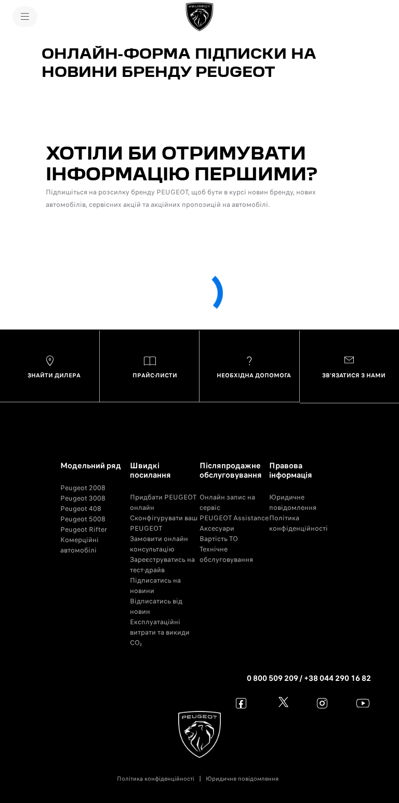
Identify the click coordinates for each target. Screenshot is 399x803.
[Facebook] (241, 703)
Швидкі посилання (150, 470)
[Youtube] (363, 703)
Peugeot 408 (80, 509)
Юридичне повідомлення (292, 502)
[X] (282, 703)
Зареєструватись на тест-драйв (162, 565)
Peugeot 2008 (82, 488)
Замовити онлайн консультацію (159, 544)
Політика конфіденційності (298, 523)
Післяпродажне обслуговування (231, 470)
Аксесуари (217, 528)
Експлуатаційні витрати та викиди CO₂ (160, 632)
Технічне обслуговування (226, 554)
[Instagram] (322, 703)
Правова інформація (290, 470)
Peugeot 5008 (82, 519)
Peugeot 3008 (82, 498)
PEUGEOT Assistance (234, 518)
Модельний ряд (90, 465)
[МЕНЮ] (25, 16)
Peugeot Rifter (83, 529)
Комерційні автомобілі (79, 545)
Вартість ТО (219, 539)
